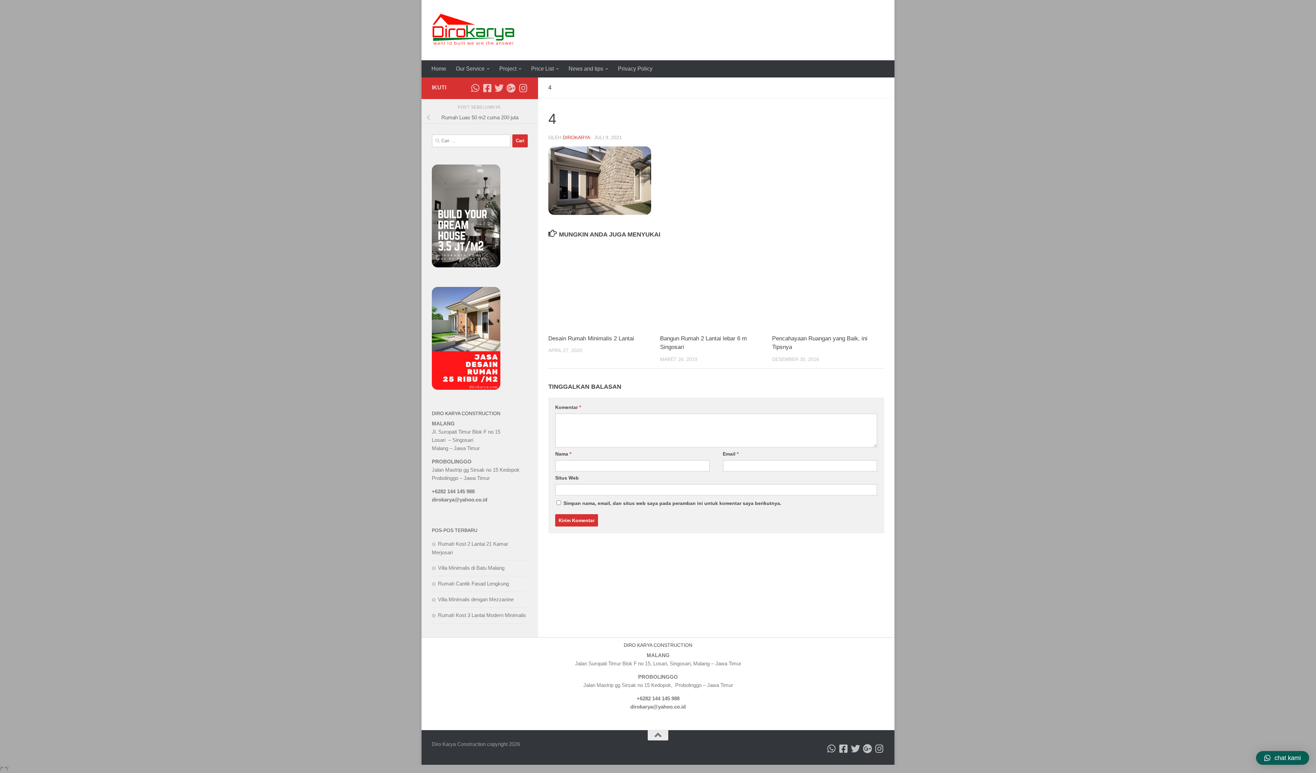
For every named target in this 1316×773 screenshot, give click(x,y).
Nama (563, 454)
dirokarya (576, 137)
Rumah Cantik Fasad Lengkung (473, 584)
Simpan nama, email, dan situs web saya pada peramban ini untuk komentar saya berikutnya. (672, 503)
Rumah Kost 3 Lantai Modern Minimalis (482, 615)
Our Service (470, 69)
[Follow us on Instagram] (523, 88)
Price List (542, 69)
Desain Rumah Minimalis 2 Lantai (591, 338)
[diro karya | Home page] (473, 30)
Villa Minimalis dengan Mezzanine (476, 599)
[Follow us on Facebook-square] (487, 88)
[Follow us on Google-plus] (511, 88)
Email (731, 454)
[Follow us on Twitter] (499, 88)
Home (438, 69)
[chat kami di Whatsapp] (475, 88)
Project (507, 69)
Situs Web (567, 478)
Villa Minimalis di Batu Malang (471, 568)
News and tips (586, 69)
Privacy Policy (635, 69)
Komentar (568, 407)
